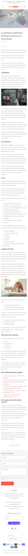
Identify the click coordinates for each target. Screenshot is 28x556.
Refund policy (22, 550)
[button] (3, 6)
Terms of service (14, 552)
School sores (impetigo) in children (13, 386)
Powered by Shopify (14, 550)
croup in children (5, 331)
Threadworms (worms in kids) (12, 380)
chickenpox (4, 78)
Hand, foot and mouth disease (12, 394)
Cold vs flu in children (10, 375)
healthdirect (18, 407)
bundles (21, 437)
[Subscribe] (21, 517)
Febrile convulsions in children (12, 390)
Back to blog (15, 445)
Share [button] (4, 46)
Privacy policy (7, 552)
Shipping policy (22, 552)
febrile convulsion (10, 233)
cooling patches (14, 117)
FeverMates (8, 550)
